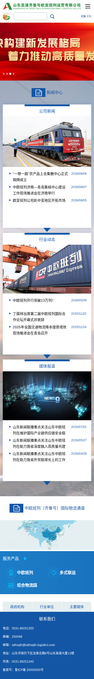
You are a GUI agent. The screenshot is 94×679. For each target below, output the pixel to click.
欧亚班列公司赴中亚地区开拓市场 (39, 200)
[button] (4, 74)
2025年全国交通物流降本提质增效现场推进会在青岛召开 (39, 330)
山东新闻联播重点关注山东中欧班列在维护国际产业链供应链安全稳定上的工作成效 (39, 430)
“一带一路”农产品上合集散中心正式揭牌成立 (40, 177)
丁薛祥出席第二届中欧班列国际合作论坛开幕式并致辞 (39, 317)
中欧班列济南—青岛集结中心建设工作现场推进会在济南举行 (39, 190)
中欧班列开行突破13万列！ (34, 300)
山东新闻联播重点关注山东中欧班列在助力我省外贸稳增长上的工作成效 (39, 457)
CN (83, 16)
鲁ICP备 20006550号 (29, 670)
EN (89, 16)
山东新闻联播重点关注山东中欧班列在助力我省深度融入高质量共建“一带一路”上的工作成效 (39, 443)
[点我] (87, 6)
